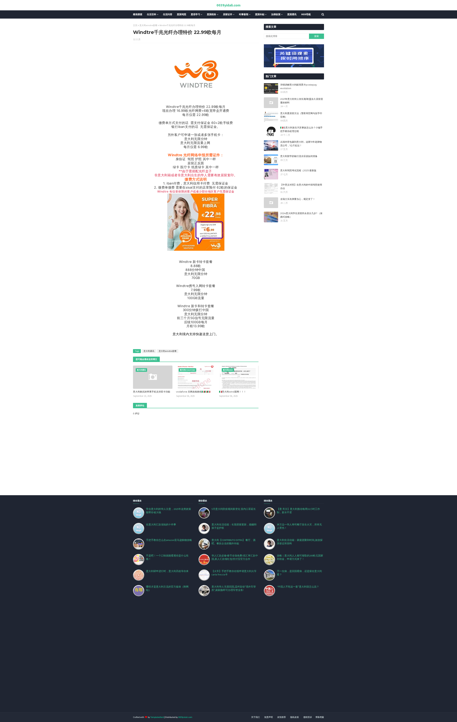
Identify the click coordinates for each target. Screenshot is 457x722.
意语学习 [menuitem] (195, 14)
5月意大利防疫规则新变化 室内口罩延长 (234, 509)
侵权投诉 (307, 717)
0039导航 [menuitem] (306, 14)
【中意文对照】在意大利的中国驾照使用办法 (301, 186)
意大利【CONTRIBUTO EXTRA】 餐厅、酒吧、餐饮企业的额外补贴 (233, 541)
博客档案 (319, 717)
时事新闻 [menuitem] (243, 14)
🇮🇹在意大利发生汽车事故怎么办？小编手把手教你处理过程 (301, 129)
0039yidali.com (228, 5)
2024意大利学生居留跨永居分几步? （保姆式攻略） (301, 215)
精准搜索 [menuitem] (137, 14)
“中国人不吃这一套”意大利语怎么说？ (298, 586)
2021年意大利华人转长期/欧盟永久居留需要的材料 (301, 101)
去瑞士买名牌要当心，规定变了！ (297, 199)
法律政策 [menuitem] (275, 14)
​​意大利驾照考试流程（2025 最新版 (298, 170)
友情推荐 (281, 717)
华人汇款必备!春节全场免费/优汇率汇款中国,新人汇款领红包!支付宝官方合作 (235, 557)
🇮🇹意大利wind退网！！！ (232, 391)
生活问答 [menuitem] (167, 14)
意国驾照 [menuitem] (181, 14)
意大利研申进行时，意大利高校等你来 (167, 571)
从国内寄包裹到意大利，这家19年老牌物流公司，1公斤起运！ (301, 143)
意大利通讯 (149, 351)
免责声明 (268, 717)
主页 (135, 25)
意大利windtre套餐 (148, 25)
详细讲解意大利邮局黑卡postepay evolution (298, 86)
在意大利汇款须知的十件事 (161, 524)
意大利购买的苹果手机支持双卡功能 (151, 391)
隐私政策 (294, 717)
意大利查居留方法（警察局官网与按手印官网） (301, 115)
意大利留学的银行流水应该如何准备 (298, 156)
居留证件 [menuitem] (227, 14)
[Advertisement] (107, 658)
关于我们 (255, 717)
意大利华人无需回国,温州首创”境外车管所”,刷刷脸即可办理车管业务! (234, 588)
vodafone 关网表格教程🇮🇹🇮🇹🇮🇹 (193, 391)
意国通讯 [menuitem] (292, 14)
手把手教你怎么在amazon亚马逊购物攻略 (169, 540)
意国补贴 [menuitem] (259, 14)
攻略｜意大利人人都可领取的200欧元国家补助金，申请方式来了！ (300, 557)
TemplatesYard (157, 717)
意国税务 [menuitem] (211, 14)
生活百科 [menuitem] (151, 14)
